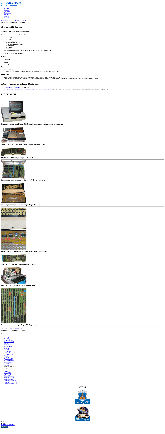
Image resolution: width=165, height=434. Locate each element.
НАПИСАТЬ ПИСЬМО (8, 425)
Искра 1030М (8, 363)
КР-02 (6, 368)
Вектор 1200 (7, 351)
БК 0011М (7, 349)
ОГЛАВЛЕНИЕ (14, 20)
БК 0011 (6, 348)
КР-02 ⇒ (23, 20)
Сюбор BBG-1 (8, 374)
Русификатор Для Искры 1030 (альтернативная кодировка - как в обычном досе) (27, 89)
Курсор (6, 370)
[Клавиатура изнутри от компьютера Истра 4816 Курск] (13, 203)
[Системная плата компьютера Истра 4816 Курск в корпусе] (13, 178)
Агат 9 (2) (7, 339)
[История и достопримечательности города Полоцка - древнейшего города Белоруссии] (82, 403)
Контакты (7, 14)
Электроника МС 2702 (10, 382)
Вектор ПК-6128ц (9, 352)
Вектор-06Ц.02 (8, 354)
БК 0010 (6, 343)
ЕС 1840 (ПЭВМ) (9, 360)
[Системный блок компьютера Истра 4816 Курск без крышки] (13, 143)
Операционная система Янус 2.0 (13, 87)
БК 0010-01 (7, 345)
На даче (6, 16)
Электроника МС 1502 (10, 380)
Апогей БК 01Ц (8, 340)
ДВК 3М (6, 357)
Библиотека (7, 13)
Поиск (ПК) (7, 373)
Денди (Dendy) (8, 359)
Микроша (7, 371)
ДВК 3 (6, 356)
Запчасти (6, 10)
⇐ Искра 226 (4, 20)
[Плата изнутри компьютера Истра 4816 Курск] (13, 262)
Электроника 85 (9, 379)
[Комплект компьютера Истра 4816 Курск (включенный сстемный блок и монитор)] (13, 122)
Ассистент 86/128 (9, 342)
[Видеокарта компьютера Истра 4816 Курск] (13, 156)
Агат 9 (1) (7, 337)
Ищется (6, 8)
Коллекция (7, 11)
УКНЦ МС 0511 (9, 376)
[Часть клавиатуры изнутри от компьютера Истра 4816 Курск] (13, 249)
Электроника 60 (9, 377)
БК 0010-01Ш (8, 346)
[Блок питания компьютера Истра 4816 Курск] (13, 283)
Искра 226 (7, 365)
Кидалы (6, 17)
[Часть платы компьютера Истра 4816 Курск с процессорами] (13, 323)
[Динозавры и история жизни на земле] (82, 420)
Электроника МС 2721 (10, 383)
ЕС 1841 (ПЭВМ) (9, 362)
